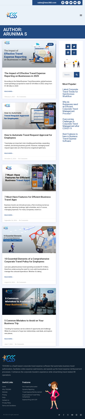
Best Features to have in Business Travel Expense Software (70, 137)
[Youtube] (75, 2)
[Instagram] (79, 2)
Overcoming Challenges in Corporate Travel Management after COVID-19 (71, 124)
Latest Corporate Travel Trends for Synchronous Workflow (70, 93)
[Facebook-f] (67, 2)
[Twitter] (71, 2)
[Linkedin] (62, 2)
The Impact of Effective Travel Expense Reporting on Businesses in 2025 (24, 74)
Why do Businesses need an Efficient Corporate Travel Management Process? (70, 108)
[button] (81, 15)
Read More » (8, 91)
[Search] (76, 74)
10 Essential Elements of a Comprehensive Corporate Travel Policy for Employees (26, 260)
